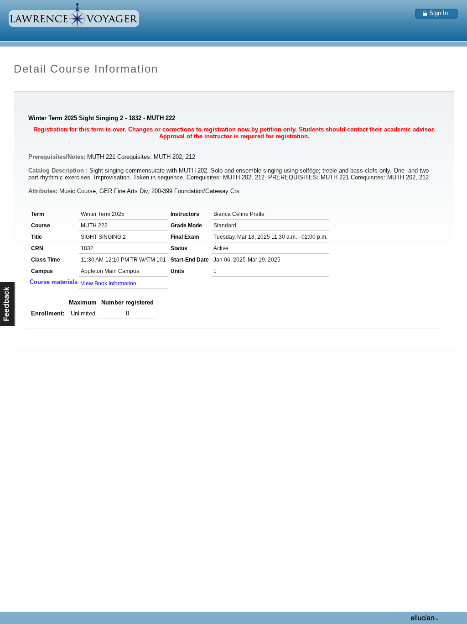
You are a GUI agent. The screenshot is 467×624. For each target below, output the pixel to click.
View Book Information (108, 283)
